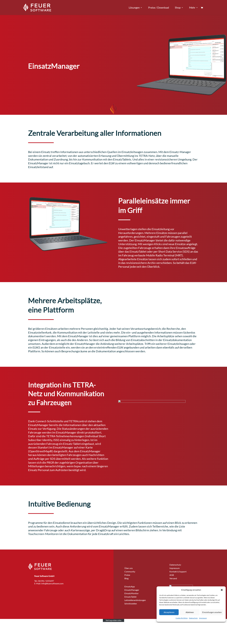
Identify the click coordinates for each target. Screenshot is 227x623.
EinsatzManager (131, 590)
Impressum (203, 618)
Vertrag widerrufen (113, 620)
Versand (173, 578)
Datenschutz (193, 618)
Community (129, 571)
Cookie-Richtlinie (182, 618)
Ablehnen (190, 612)
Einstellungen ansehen (212, 612)
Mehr (192, 8)
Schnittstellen (130, 603)
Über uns (128, 568)
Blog (126, 578)
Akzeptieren (169, 612)
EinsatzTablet (130, 596)
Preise (127, 575)
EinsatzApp (129, 586)
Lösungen (134, 8)
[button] (221, 590)
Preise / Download (158, 8)
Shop (178, 8)
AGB (171, 575)
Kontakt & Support (178, 571)
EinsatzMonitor (131, 593)
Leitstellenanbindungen (135, 600)
